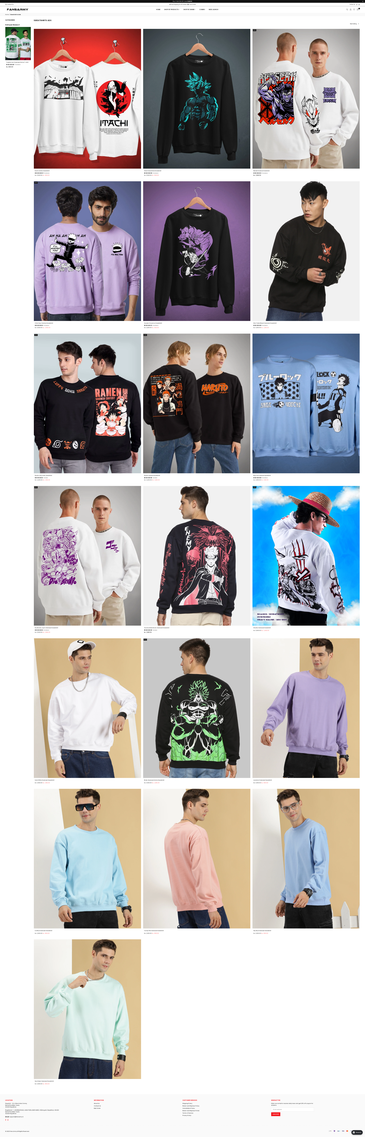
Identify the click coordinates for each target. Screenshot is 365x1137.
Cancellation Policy (188, 1108)
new (254, 30)
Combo (202, 9)
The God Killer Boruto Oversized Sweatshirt (156, 628)
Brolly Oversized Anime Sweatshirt (154, 780)
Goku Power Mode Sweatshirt (152, 171)
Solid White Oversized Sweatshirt (44, 780)
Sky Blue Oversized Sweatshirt (262, 930)
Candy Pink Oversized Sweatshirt (154, 930)
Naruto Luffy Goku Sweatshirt (43, 475)
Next (30, 48)
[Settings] (350, 9)
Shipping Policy (187, 1103)
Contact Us (10, 4)
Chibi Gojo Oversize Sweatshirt (44, 323)
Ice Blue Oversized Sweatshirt (43, 930)
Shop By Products (171, 9)
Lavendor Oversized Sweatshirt (262, 780)
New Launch (213, 9)
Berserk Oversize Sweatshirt (261, 171)
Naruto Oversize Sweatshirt (152, 475)
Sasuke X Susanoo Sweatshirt (153, 323)
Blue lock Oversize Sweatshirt (262, 475)
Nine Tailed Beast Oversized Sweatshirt (265, 323)
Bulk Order (97, 1108)
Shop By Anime (188, 9)
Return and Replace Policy (190, 1106)
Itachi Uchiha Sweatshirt (42, 171)
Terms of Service (187, 1113)
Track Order (192, 4)
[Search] (347, 9)
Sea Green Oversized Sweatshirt (44, 1081)
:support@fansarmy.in (16, 1117)
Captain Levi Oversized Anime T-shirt (17, 62)
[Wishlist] (354, 9)
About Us (97, 1103)
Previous (5, 48)
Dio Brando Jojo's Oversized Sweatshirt (46, 628)
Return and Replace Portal (190, 1111)
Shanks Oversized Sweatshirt (262, 628)
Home (158, 9)
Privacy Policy (186, 1115)
